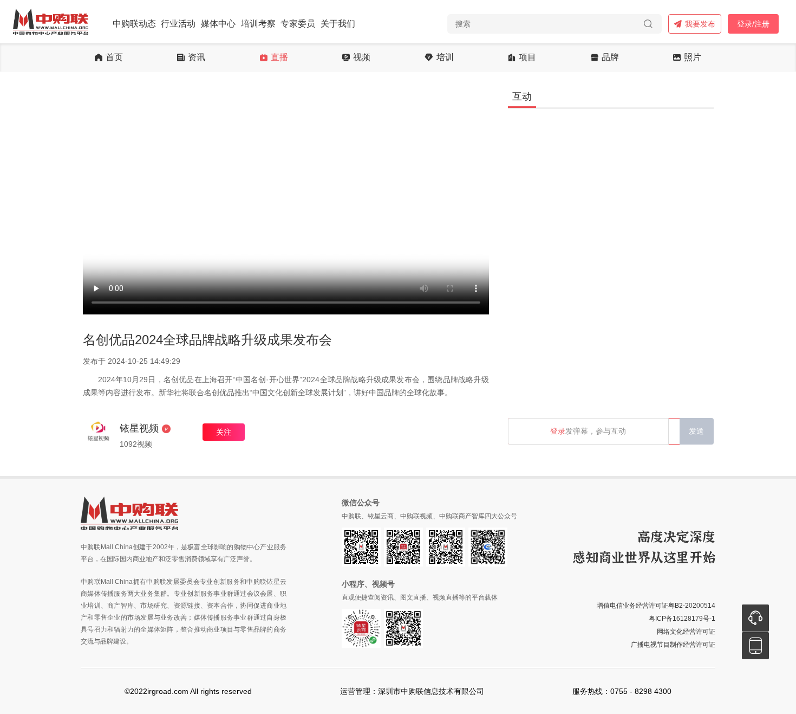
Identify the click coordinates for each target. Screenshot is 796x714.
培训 (445, 57)
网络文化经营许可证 (686, 631)
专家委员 (297, 23)
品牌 (610, 57)
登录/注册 (753, 24)
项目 (527, 57)
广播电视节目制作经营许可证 (673, 644)
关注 (223, 432)
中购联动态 (134, 23)
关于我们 (338, 23)
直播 (279, 57)
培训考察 (258, 23)
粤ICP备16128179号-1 (682, 618)
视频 (361, 57)
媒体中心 (218, 23)
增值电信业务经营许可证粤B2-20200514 (656, 605)
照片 (692, 57)
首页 (114, 57)
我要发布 (700, 24)
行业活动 (178, 23)
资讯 (196, 57)
